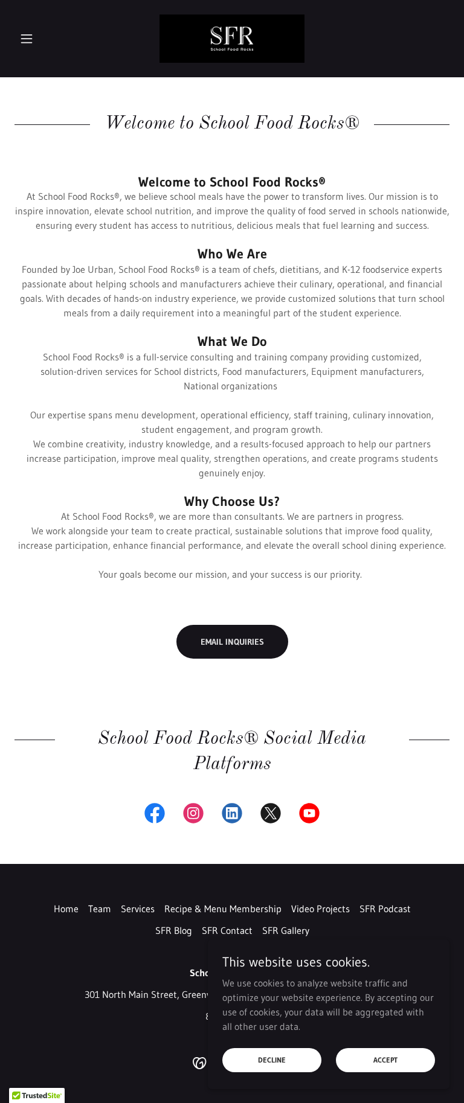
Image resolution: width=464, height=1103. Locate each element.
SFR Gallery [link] (285, 930)
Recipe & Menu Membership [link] (223, 909)
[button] (47, 39)
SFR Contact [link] (227, 930)
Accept (385, 1059)
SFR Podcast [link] (385, 909)
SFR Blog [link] (173, 930)
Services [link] (138, 909)
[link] (232, 38)
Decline (272, 1059)
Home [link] (66, 909)
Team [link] (99, 909)
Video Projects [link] (320, 909)
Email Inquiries (232, 641)
